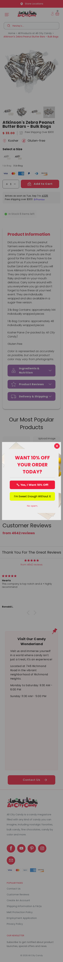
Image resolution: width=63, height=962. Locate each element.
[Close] (57, 446)
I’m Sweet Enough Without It (32, 496)
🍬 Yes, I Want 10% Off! (32, 484)
